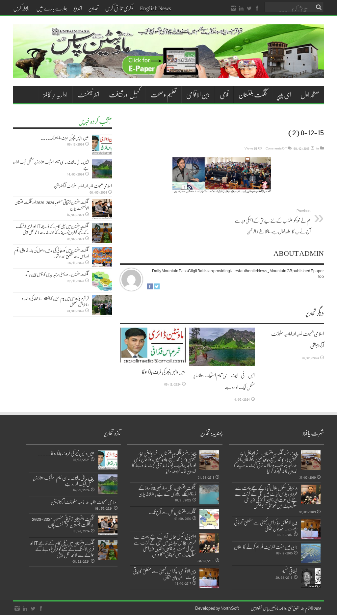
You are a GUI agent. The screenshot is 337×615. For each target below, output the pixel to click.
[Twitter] (249, 8)
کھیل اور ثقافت (125, 94)
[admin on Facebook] (150, 286)
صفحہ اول (309, 94)
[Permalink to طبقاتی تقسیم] (311, 578)
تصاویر (93, 7)
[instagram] (233, 8)
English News (155, 7)
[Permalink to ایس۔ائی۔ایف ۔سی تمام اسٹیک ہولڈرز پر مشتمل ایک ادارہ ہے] (222, 347)
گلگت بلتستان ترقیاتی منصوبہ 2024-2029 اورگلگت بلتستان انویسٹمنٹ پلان (51, 205)
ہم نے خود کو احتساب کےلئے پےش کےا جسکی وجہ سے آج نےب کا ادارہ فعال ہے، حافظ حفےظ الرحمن (273, 221)
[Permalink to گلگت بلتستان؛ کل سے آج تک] (209, 519)
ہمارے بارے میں (51, 7)
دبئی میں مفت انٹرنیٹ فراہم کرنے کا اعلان (266, 546)
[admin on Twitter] (157, 286)
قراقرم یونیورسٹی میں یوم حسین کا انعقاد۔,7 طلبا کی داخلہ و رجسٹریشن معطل (55, 301)
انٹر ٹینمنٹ (88, 94)
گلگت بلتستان (253, 94)
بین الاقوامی (198, 94)
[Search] (319, 7)
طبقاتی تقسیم (289, 571)
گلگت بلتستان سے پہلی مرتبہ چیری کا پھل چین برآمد (57, 274)
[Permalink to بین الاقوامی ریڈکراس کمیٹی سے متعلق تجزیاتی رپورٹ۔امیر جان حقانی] (311, 529)
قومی (224, 94)
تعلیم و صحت (163, 94)
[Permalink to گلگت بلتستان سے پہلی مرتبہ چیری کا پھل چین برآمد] (102, 281)
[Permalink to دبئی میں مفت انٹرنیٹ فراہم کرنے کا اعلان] (311, 553)
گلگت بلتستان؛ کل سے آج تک (172, 512)
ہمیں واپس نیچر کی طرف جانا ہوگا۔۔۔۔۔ (157, 372)
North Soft (229, 608)
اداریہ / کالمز (55, 94)
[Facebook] (257, 8)
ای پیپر (284, 94)
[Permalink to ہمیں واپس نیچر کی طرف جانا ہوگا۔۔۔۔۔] (153, 345)
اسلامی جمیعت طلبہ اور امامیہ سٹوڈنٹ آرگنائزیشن (83, 185)
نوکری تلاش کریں (119, 7)
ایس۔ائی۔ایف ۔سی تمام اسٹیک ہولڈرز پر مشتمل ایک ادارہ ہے (51, 164)
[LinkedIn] (241, 8)
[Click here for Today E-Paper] (168, 51)
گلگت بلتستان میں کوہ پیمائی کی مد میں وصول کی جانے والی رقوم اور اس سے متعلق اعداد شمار (51, 253)
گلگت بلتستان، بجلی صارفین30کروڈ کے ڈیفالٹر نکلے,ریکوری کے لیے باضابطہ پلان (167, 490)
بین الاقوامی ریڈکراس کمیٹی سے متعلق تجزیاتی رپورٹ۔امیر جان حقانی (266, 525)
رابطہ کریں (21, 7)
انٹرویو (78, 7)
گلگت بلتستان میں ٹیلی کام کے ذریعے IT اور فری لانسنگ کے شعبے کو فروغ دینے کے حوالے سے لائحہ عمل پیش (52, 229)
